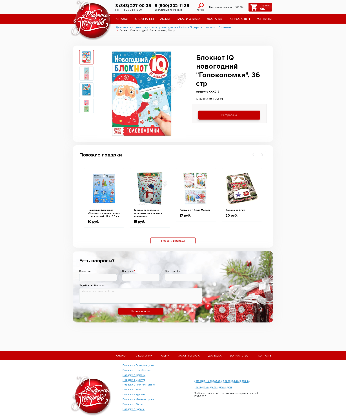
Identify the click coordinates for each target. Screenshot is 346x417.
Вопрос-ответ (239, 19)
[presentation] (253, 154)
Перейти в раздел (173, 241)
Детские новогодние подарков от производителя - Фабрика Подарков (159, 27)
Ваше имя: (85, 271)
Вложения (225, 27)
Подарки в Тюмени (134, 374)
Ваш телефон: (173, 271)
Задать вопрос (140, 311)
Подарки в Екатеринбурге (138, 365)
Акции (165, 19)
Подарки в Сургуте (134, 379)
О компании (144, 19)
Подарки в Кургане (134, 394)
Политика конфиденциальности (213, 387)
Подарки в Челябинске (137, 370)
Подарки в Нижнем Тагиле (139, 384)
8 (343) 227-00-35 (133, 5)
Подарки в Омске (133, 404)
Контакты (264, 19)
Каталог (122, 19)
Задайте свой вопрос (92, 285)
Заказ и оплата (188, 19)
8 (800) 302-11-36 (172, 5)
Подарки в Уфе (132, 389)
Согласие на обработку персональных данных (222, 380)
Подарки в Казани (134, 409)
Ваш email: (129, 271)
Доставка (214, 19)
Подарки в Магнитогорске (138, 399)
